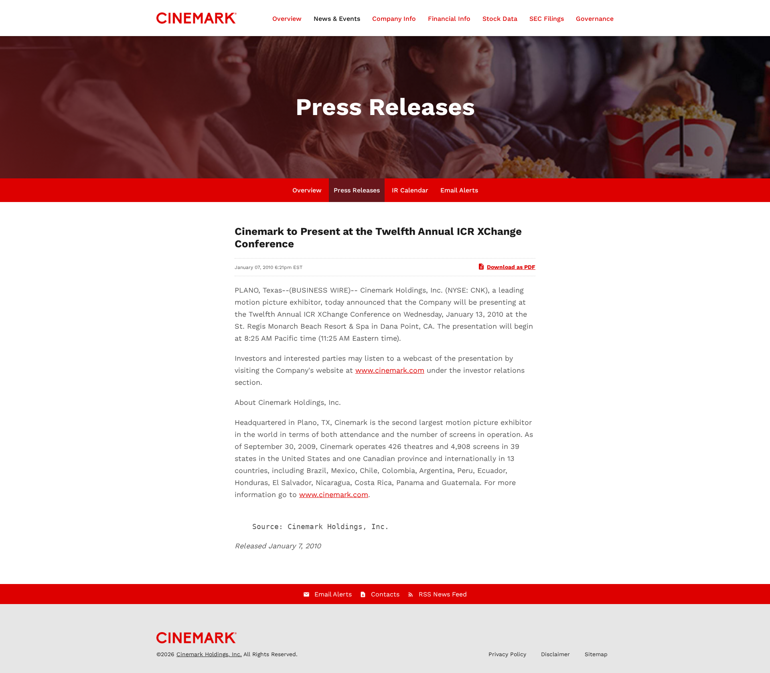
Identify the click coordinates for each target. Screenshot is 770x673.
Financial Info (449, 18)
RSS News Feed (443, 594)
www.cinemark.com (389, 370)
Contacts (385, 594)
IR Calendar (410, 190)
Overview (287, 18)
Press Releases (357, 190)
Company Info (394, 18)
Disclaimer (555, 654)
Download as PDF (511, 267)
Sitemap (596, 654)
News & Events (337, 18)
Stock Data (499, 18)
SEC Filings (546, 18)
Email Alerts (459, 190)
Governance (595, 18)
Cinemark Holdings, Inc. (209, 654)
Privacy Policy (507, 654)
